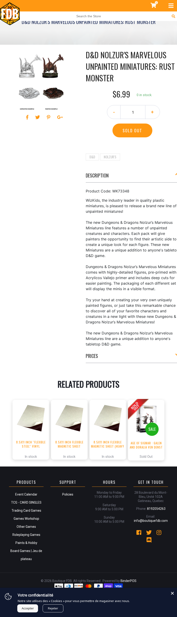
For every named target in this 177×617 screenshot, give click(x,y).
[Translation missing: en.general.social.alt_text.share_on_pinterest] (49, 117)
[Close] (172, 592)
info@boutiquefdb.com (151, 521)
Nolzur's (110, 156)
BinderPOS (128, 581)
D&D (92, 156)
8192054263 (156, 509)
